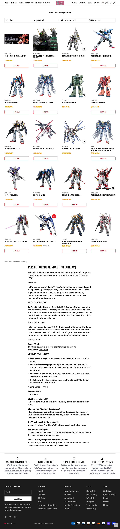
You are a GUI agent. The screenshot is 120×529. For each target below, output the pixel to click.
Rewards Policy (91, 508)
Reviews (105, 498)
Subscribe (18, 499)
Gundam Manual (69, 498)
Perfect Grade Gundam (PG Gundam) (20, 261)
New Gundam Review (70, 501)
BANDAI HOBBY (43, 349)
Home (5, 261)
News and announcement (71, 491)
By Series (74, 3)
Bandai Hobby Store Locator (13, 470)
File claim (106, 505)
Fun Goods (38, 3)
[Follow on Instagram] (5, 517)
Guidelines (67, 508)
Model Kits (14, 3)
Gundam (6, 3)
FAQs (39, 501)
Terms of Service (91, 505)
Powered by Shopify (48, 523)
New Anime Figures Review (72, 505)
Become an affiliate (109, 494)
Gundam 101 (67, 494)
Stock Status (107, 491)
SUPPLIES (27, 3)
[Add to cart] (84, 49)
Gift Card (106, 501)
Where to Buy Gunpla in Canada (47, 508)
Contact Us (41, 494)
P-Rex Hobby (47, 275)
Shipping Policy (91, 491)
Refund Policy (90, 498)
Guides (90, 3)
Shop (10, 261)
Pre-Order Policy (91, 494)
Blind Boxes (46, 3)
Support (97, 3)
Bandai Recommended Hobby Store (64, 380)
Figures (21, 3)
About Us (40, 491)
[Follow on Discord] (15, 517)
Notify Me (17, 66)
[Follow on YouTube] (10, 517)
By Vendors (82, 3)
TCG (32, 3)
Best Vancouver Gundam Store (47, 505)
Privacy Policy (90, 501)
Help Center (41, 498)
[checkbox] (68, 20)
